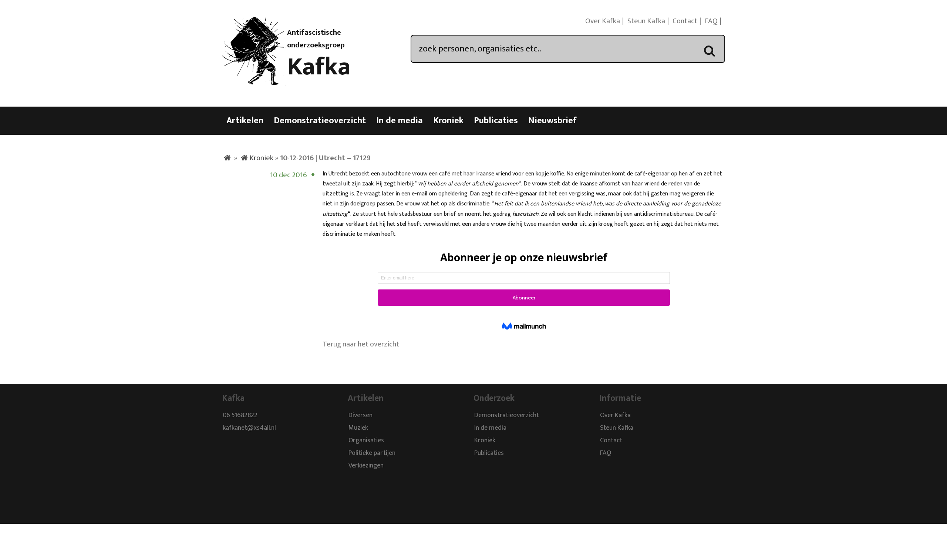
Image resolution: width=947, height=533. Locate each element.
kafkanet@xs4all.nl (249, 428)
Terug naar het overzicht (361, 344)
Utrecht (338, 174)
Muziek (358, 428)
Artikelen (244, 120)
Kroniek (448, 120)
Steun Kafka (646, 21)
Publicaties (496, 120)
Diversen (360, 415)
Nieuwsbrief (552, 120)
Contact (685, 21)
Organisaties (366, 440)
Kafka (319, 67)
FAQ (711, 21)
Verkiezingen (366, 466)
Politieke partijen (371, 453)
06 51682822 (240, 415)
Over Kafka (602, 21)
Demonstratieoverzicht (320, 120)
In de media (399, 120)
